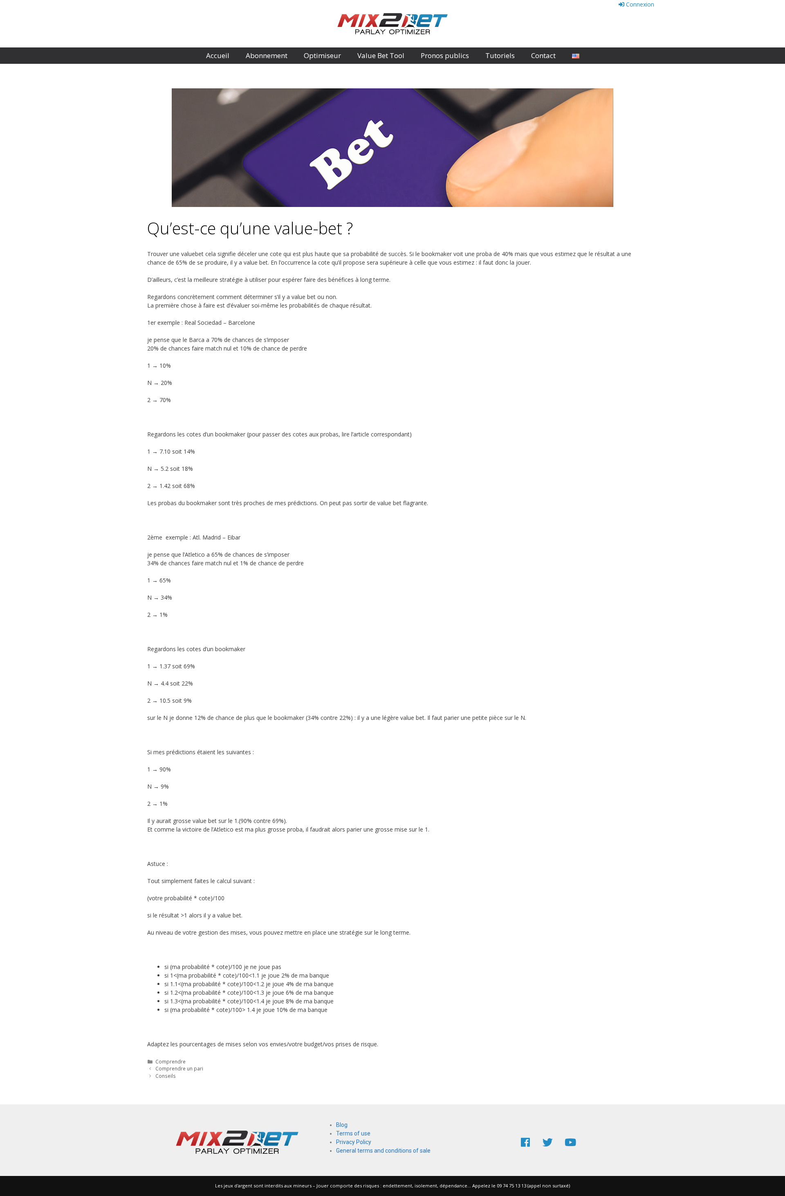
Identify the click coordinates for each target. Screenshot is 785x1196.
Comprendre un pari (179, 1068)
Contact (543, 55)
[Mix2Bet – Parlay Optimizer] (392, 23)
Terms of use (353, 1133)
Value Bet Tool (380, 55)
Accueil (217, 55)
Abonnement (266, 55)
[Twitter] (548, 1142)
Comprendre (170, 1061)
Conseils (165, 1075)
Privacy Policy (353, 1142)
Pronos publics (445, 55)
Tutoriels (500, 55)
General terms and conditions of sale (383, 1150)
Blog (342, 1125)
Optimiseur (322, 55)
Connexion (639, 4)
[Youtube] (570, 1142)
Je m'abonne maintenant (163, 23)
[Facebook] (525, 1142)
